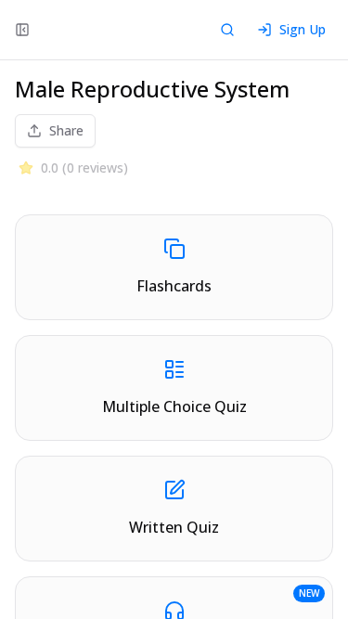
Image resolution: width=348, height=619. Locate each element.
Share (66, 130)
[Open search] (227, 30)
